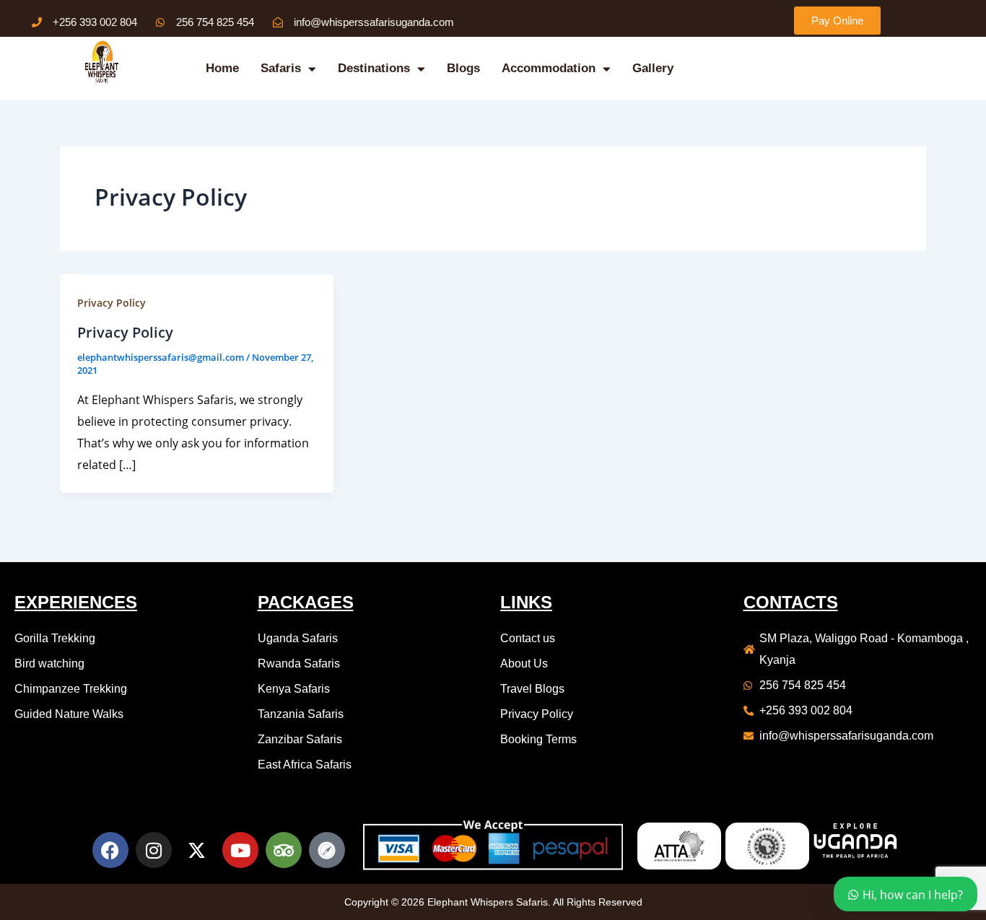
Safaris (281, 68)
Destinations (374, 68)
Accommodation (548, 68)
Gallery (652, 68)
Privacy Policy (111, 303)
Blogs (463, 68)
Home (222, 68)
